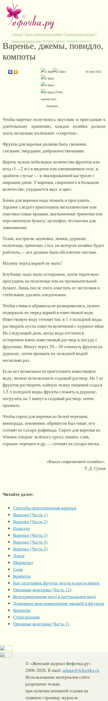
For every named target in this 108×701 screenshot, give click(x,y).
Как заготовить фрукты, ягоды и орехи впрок (56, 583)
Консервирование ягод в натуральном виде (54, 596)
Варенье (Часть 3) (30, 535)
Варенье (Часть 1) (30, 515)
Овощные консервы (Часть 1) (41, 624)
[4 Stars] (47, 85)
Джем (18, 556)
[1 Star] (47, 71)
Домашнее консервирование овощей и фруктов (58, 603)
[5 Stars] (47, 92)
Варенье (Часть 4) (30, 542)
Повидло (21, 528)
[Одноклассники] (16, 70)
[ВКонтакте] (10, 70)
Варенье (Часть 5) (30, 549)
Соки (18, 569)
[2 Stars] (59, 71)
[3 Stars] (47, 78)
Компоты (21, 576)
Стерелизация (26, 617)
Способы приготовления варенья (44, 508)
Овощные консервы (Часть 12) (42, 590)
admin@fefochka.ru (81, 670)
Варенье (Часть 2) (30, 521)
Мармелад (23, 562)
